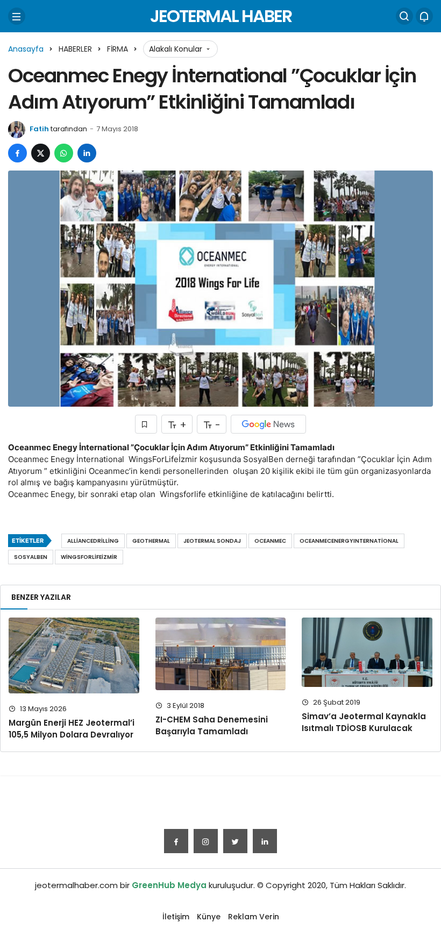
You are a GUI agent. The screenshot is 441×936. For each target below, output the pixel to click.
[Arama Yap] (404, 16)
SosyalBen (30, 557)
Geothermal (151, 541)
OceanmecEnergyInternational (349, 541)
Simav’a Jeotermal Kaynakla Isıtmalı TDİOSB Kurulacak (364, 722)
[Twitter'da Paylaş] (40, 153)
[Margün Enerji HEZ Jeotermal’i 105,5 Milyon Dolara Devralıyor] (74, 655)
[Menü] (16, 16)
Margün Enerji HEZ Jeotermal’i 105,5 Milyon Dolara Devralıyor (71, 728)
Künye (208, 916)
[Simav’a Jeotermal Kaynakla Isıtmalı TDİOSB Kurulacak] (367, 652)
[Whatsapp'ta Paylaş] (63, 153)
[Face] (176, 841)
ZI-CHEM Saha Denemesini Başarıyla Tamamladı (211, 725)
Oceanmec (270, 541)
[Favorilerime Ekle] (146, 424)
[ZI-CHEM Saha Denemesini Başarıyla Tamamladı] (220, 654)
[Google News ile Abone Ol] (268, 424)
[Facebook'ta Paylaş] (17, 153)
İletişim (175, 916)
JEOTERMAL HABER (220, 16)
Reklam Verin (253, 916)
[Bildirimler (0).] (424, 16)
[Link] (265, 841)
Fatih (39, 129)
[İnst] (206, 841)
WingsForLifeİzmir (89, 557)
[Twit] (235, 841)
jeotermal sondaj (212, 541)
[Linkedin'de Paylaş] (86, 153)
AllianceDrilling (93, 541)
